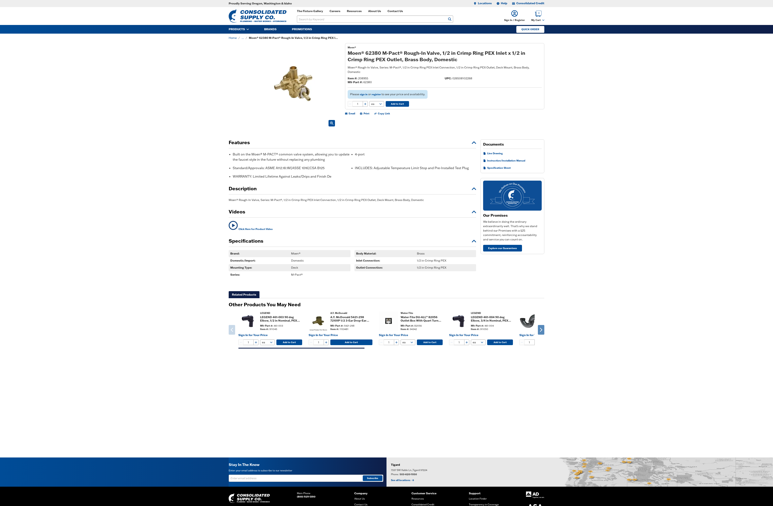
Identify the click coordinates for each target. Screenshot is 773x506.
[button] (514, 16)
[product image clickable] (248, 321)
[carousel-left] (232, 330)
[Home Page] (257, 16)
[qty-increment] (365, 104)
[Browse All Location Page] (579, 472)
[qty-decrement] (350, 104)
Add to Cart (397, 103)
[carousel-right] (541, 330)
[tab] (244, 294)
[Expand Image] (332, 123)
